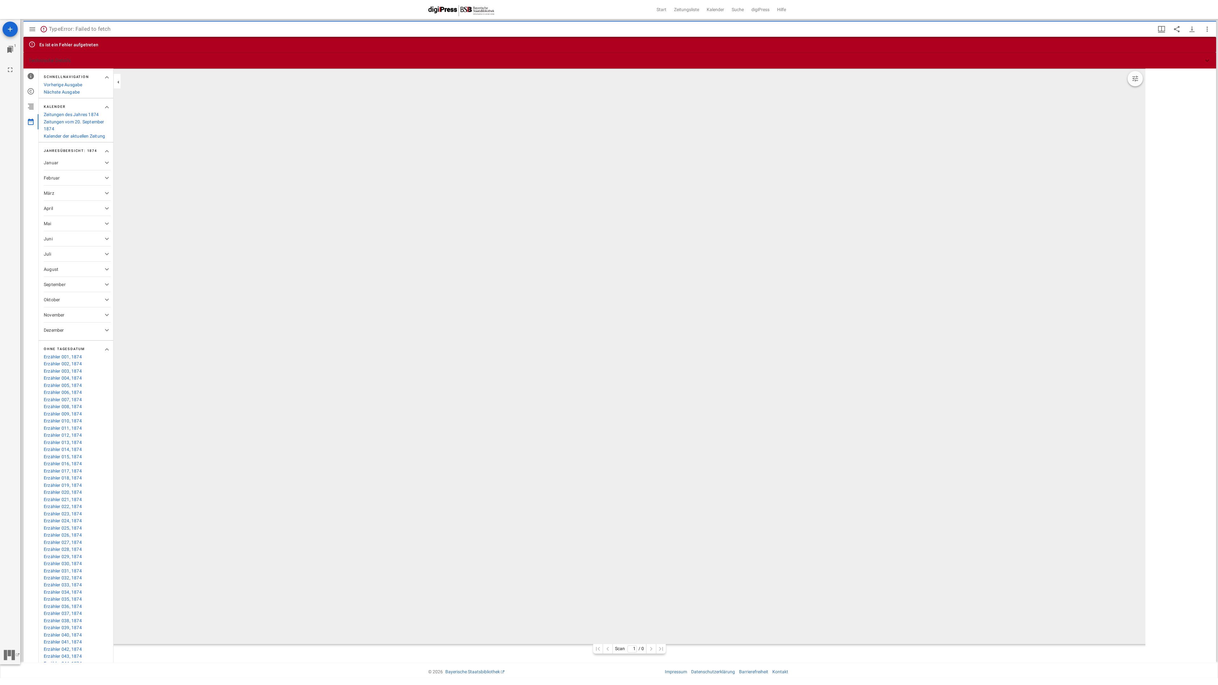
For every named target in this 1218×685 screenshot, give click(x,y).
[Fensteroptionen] (1207, 29)
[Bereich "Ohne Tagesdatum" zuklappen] (107, 349)
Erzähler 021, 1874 (63, 499)
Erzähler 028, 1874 (63, 549)
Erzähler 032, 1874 (63, 577)
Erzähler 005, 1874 (63, 385)
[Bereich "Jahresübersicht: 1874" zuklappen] (107, 151)
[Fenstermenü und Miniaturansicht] (1161, 29)
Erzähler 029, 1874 (63, 556)
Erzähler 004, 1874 (63, 378)
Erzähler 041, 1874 (63, 641)
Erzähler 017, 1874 (63, 470)
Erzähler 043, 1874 (63, 656)
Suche (738, 9)
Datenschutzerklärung (713, 671)
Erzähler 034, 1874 (63, 592)
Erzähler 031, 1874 (63, 570)
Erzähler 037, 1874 (63, 613)
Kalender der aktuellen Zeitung (74, 136)
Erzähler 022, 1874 (63, 506)
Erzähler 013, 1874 (63, 442)
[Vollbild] (10, 69)
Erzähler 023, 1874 (63, 513)
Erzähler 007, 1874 (63, 399)
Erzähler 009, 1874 (63, 413)
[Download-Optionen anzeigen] (1192, 29)
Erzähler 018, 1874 (63, 477)
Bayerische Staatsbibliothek (472, 671)
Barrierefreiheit (753, 671)
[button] (619, 60)
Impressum (676, 671)
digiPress (760, 9)
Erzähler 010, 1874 (63, 420)
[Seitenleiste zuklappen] (118, 82)
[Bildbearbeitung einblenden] (1135, 78)
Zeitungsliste (686, 9)
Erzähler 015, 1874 (63, 456)
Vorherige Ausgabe (63, 84)
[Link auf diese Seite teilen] (1176, 29)
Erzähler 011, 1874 (63, 428)
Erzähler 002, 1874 (63, 363)
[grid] (1180, 365)
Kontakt (780, 671)
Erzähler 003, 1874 (63, 371)
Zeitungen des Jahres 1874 (71, 114)
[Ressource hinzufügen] (10, 29)
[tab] (30, 76)
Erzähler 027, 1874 (63, 542)
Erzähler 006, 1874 (63, 392)
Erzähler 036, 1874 (63, 606)
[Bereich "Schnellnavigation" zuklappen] (107, 77)
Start (661, 9)
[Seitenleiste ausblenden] (32, 29)
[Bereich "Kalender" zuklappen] (107, 107)
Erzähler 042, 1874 (63, 649)
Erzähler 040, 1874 (63, 634)
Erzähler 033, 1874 (63, 584)
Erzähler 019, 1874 (63, 485)
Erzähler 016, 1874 (63, 463)
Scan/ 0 (629, 648)
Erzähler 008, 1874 (63, 406)
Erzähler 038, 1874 (63, 620)
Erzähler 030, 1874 (63, 563)
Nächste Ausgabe (62, 92)
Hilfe (781, 9)
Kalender (715, 9)
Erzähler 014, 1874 (63, 449)
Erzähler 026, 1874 (63, 535)
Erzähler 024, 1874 (63, 520)
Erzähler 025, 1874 (63, 528)
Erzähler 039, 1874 (63, 627)
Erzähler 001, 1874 (63, 356)
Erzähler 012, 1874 (63, 435)
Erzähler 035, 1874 (63, 599)
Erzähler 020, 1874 (63, 492)
